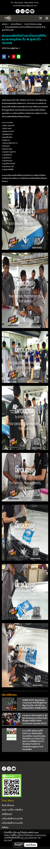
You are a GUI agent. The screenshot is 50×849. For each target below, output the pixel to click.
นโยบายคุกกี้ (8, 840)
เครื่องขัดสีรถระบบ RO (12, 823)
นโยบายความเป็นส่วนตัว (28, 838)
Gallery (5, 827)
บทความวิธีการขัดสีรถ (12, 809)
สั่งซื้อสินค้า (7, 814)
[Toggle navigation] (47, 18)
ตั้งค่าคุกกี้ (17, 845)
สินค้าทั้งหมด (8, 805)
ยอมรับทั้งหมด (31, 845)
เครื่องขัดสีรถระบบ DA (12, 818)
